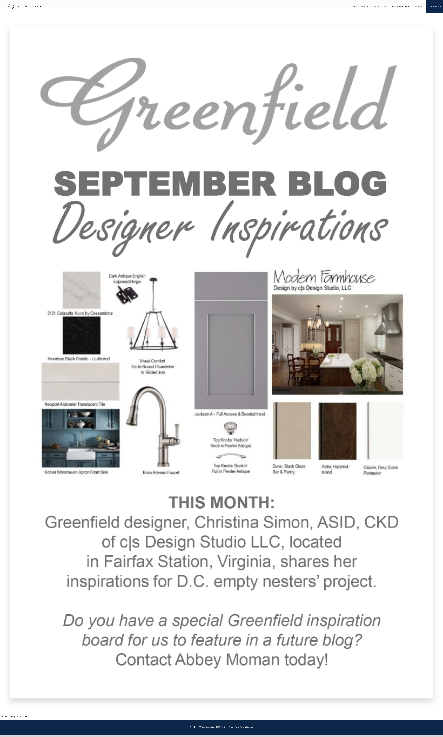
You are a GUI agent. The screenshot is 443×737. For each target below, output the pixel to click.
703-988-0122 (222, 727)
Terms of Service (246, 727)
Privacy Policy (234, 727)
